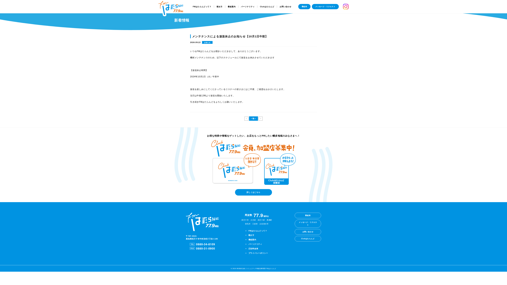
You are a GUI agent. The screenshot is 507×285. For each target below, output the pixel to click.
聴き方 (219, 7)
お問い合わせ (285, 7)
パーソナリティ (248, 7)
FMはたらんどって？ (202, 7)
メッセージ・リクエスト (325, 7)
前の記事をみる (246, 119)
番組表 (304, 7)
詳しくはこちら (253, 192)
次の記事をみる (261, 119)
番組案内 (232, 7)
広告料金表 (253, 249)
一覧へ (253, 119)
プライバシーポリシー (258, 253)
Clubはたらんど (267, 7)
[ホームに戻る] (170, 8)
